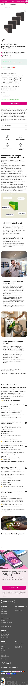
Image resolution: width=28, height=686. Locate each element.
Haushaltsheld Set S (8, 7)
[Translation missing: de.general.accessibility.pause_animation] (27, 1)
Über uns (3, 644)
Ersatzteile (3, 658)
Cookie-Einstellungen (6, 626)
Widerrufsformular (8, 601)
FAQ (2, 646)
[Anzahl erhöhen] (7, 95)
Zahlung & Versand (5, 618)
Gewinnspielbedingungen (6, 623)
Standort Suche (18, 610)
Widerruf (3, 616)
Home (2, 7)
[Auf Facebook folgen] (2, 663)
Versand (9, 68)
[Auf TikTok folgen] (10, 663)
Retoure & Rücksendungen (5, 656)
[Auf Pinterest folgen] (6, 663)
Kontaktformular (5, 648)
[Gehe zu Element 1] (3, 40)
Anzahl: (3, 92)
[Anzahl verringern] (3, 95)
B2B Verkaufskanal (19, 644)
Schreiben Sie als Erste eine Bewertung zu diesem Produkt (14, 374)
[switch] (3, 684)
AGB (2, 609)
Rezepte (3, 650)
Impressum (4, 611)
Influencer (3, 653)
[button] (14, 374)
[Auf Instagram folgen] (4, 663)
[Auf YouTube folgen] (8, 663)
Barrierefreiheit (4, 620)
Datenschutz (4, 613)
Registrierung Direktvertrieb (18, 647)
